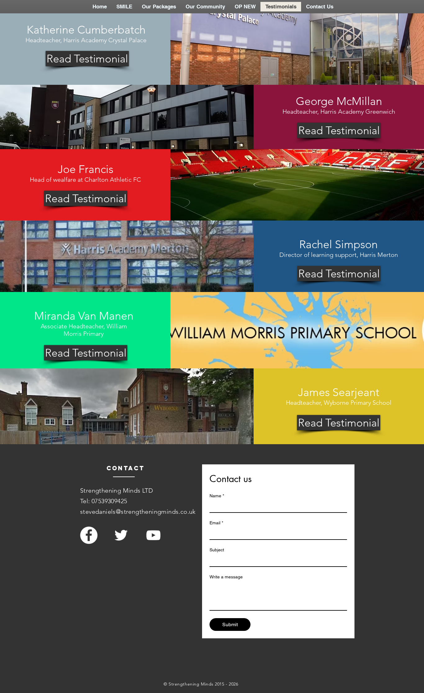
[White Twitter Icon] (121, 535)
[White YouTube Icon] (153, 535)
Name (217, 495)
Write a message (226, 576)
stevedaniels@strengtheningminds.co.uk (138, 511)
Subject (217, 549)
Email (216, 522)
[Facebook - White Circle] (88, 535)
